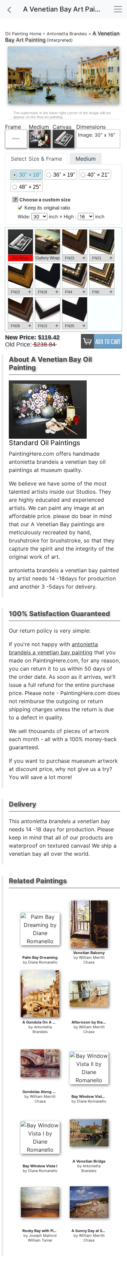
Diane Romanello (43, 962)
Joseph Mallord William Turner (42, 1238)
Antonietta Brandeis (67, 33)
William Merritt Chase (92, 960)
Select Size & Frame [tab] (36, 158)
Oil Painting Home (23, 33)
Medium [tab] (86, 158)
